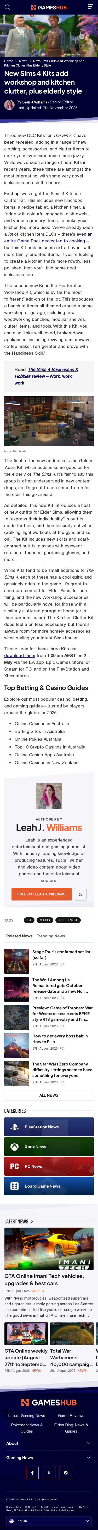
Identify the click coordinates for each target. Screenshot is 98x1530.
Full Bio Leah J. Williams (42, 894)
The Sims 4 (68, 920)
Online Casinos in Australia (42, 723)
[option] (26, 1347)
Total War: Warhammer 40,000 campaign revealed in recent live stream (71, 1358)
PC (62, 964)
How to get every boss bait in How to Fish (60, 1038)
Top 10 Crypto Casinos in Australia (50, 747)
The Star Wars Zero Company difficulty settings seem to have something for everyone (62, 1069)
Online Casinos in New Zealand (47, 762)
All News (49, 1095)
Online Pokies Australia (38, 739)
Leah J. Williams (34, 102)
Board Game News (42, 1185)
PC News (33, 1166)
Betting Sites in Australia (40, 731)
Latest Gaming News (26, 1415)
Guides (38, 1291)
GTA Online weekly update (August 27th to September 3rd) (26, 1358)
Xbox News (35, 1146)
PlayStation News (42, 1126)
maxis (45, 920)
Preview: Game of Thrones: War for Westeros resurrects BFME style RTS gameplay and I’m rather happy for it (62, 1013)
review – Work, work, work (46, 376)
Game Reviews (71, 1415)
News (23, 61)
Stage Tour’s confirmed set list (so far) (61, 954)
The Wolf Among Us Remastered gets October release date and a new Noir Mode (58, 985)
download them (19, 655)
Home (8, 61)
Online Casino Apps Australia (44, 754)
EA (29, 920)
